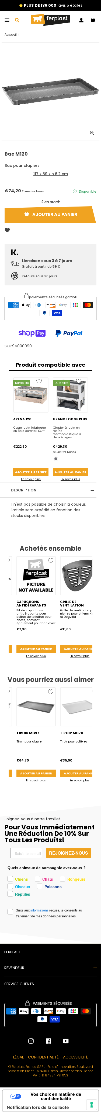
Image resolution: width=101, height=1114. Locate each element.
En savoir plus (31, 479)
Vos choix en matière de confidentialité (55, 1096)
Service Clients (19, 984)
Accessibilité (75, 1057)
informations (39, 910)
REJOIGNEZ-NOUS (68, 853)
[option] (50, 5)
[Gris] (56, 459)
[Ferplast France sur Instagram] (31, 1041)
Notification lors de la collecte (38, 1107)
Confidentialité (43, 1057)
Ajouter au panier (31, 472)
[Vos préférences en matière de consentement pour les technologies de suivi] (91, 1105)
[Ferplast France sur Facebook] (44, 1041)
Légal (18, 1057)
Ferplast (12, 952)
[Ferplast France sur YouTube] (62, 1041)
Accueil (11, 34)
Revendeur (14, 967)
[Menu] (7, 20)
